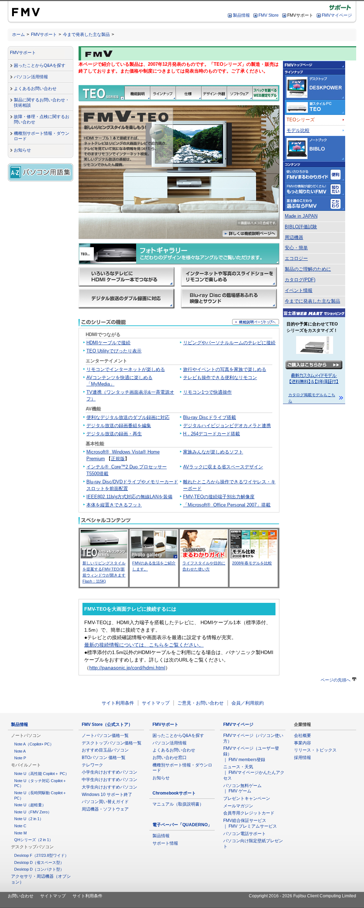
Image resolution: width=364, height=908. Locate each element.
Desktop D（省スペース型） (39, 862)
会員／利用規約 (247, 703)
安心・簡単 (296, 247)
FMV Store (268, 15)
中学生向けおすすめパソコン (109, 779)
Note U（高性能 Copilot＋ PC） (41, 773)
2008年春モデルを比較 (252, 563)
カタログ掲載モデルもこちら (311, 398)
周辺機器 (294, 237)
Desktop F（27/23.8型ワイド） (41, 855)
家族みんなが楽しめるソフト (213, 452)
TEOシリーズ (301, 119)
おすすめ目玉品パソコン (105, 750)
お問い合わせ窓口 (169, 757)
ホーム (18, 34)
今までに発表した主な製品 (312, 301)
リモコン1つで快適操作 (207, 392)
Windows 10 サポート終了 (107, 794)
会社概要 (302, 735)
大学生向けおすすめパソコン (109, 787)
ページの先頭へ (335, 680)
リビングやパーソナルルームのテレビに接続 (229, 342)
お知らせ (22, 150)
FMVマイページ (337, 15)
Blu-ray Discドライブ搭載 (209, 417)
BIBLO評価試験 (301, 226)
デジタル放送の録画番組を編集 (118, 425)
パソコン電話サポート (244, 833)
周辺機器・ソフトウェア (105, 809)
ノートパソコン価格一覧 (105, 735)
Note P (20, 758)
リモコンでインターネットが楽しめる (125, 369)
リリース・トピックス (315, 750)
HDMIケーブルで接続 (108, 342)
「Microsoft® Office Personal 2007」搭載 (227, 505)
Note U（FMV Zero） (33, 812)
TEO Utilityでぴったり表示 (113, 351)
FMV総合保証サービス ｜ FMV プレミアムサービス (250, 823)
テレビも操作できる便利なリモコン (220, 377)
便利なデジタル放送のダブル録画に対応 (128, 417)
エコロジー (296, 258)
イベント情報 (298, 290)
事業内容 (302, 742)
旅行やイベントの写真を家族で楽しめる (224, 369)
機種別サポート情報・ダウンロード (41, 136)
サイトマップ (156, 703)
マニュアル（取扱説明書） (178, 804)
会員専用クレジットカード (248, 813)
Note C (20, 826)
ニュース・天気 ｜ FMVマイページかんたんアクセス (253, 772)
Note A (20, 751)
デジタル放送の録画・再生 (114, 433)
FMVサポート (44, 34)
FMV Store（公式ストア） (107, 724)
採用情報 (302, 757)
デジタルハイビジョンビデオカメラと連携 (227, 425)
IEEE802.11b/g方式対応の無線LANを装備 (129, 496)
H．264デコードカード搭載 (211, 433)
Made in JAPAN (301, 216)
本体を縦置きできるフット (114, 505)
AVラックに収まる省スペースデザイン (223, 466)
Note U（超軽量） (30, 805)
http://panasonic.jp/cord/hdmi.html (127, 667)
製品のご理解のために (308, 269)
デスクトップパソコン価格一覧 (111, 742)
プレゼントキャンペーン (246, 798)
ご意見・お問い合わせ (200, 703)
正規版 (118, 458)
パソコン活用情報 (31, 76)
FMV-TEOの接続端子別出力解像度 (219, 496)
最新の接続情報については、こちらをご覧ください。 (144, 645)
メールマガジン (238, 805)
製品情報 (241, 15)
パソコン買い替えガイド (105, 801)
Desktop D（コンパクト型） (39, 869)
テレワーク (92, 765)
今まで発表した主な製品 (86, 34)
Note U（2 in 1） (28, 819)
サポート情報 (165, 843)
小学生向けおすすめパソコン (109, 772)
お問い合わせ (20, 895)
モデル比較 (298, 130)
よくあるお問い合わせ (35, 88)
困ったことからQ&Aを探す (39, 65)
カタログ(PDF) (300, 279)
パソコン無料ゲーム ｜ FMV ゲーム (242, 788)
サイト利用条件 (118, 703)
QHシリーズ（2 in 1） (33, 840)
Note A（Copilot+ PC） (34, 744)
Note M (20, 833)
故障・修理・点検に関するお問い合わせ (41, 119)
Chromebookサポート (174, 793)
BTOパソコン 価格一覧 (103, 757)
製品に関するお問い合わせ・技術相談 (41, 102)
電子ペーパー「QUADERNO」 (182, 824)
